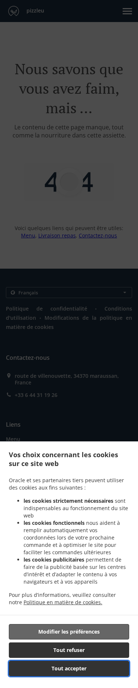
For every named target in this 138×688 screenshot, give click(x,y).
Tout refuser (69, 649)
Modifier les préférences (69, 631)
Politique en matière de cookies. (63, 602)
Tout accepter (69, 668)
